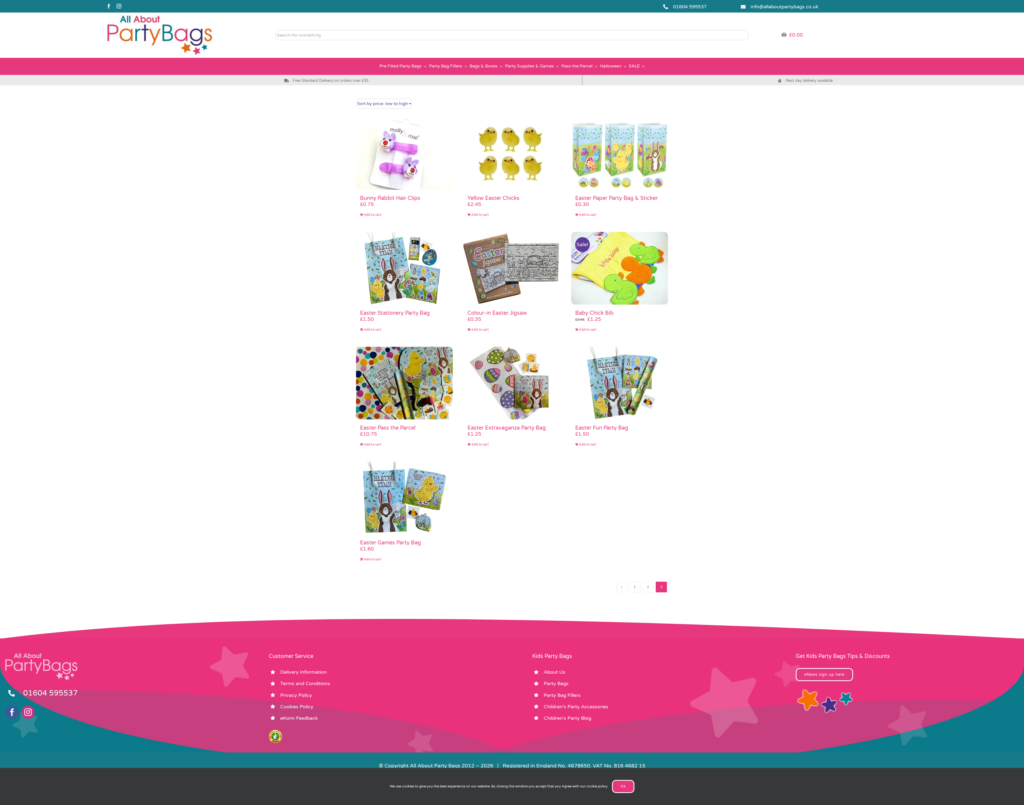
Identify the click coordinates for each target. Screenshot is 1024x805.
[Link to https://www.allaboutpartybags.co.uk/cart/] (784, 34)
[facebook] (108, 6)
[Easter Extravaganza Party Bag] (511, 383)
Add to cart (372, 215)
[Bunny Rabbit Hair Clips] (404, 153)
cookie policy (596, 786)
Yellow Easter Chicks (493, 198)
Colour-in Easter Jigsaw (497, 313)
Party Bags (556, 683)
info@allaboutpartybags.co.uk (784, 7)
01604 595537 (690, 7)
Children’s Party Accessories (576, 707)
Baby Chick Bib (594, 313)
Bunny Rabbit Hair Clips (390, 198)
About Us (554, 672)
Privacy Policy (296, 695)
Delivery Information (303, 672)
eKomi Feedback (299, 718)
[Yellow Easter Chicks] (511, 153)
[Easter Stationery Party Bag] (404, 268)
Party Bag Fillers (562, 695)
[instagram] (119, 6)
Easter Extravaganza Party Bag (506, 428)
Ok (623, 786)
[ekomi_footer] (275, 732)
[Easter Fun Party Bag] (619, 383)
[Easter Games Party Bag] (404, 498)
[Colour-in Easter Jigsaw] (511, 268)
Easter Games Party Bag (390, 543)
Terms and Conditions (305, 683)
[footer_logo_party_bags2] (41, 655)
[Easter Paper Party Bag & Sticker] (619, 153)
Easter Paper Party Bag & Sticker (616, 198)
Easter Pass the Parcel (387, 428)
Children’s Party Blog (567, 718)
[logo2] (159, 16)
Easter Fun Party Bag (601, 428)
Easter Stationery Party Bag (395, 313)
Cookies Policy (296, 707)
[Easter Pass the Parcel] (404, 383)
